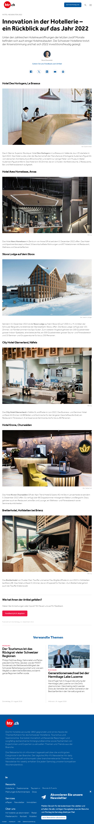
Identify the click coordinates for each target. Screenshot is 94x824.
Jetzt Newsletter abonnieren (53, 817)
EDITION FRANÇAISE (73, 5)
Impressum (12, 822)
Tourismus (35, 788)
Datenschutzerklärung (29, 822)
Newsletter (19, 802)
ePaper (9, 802)
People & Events (49, 788)
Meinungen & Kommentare (18, 792)
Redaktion (36, 812)
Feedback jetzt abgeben (15, 613)
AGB (19, 822)
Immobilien (32, 802)
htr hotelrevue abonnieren (17, 812)
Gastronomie (22, 788)
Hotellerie (10, 788)
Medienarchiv (12, 816)
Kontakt (23, 816)
